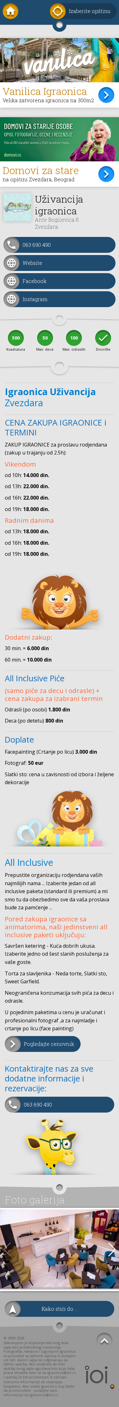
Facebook (35, 281)
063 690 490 (37, 244)
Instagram (35, 299)
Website (32, 262)
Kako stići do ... (59, 1308)
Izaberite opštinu (89, 11)
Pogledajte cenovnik (49, 1043)
